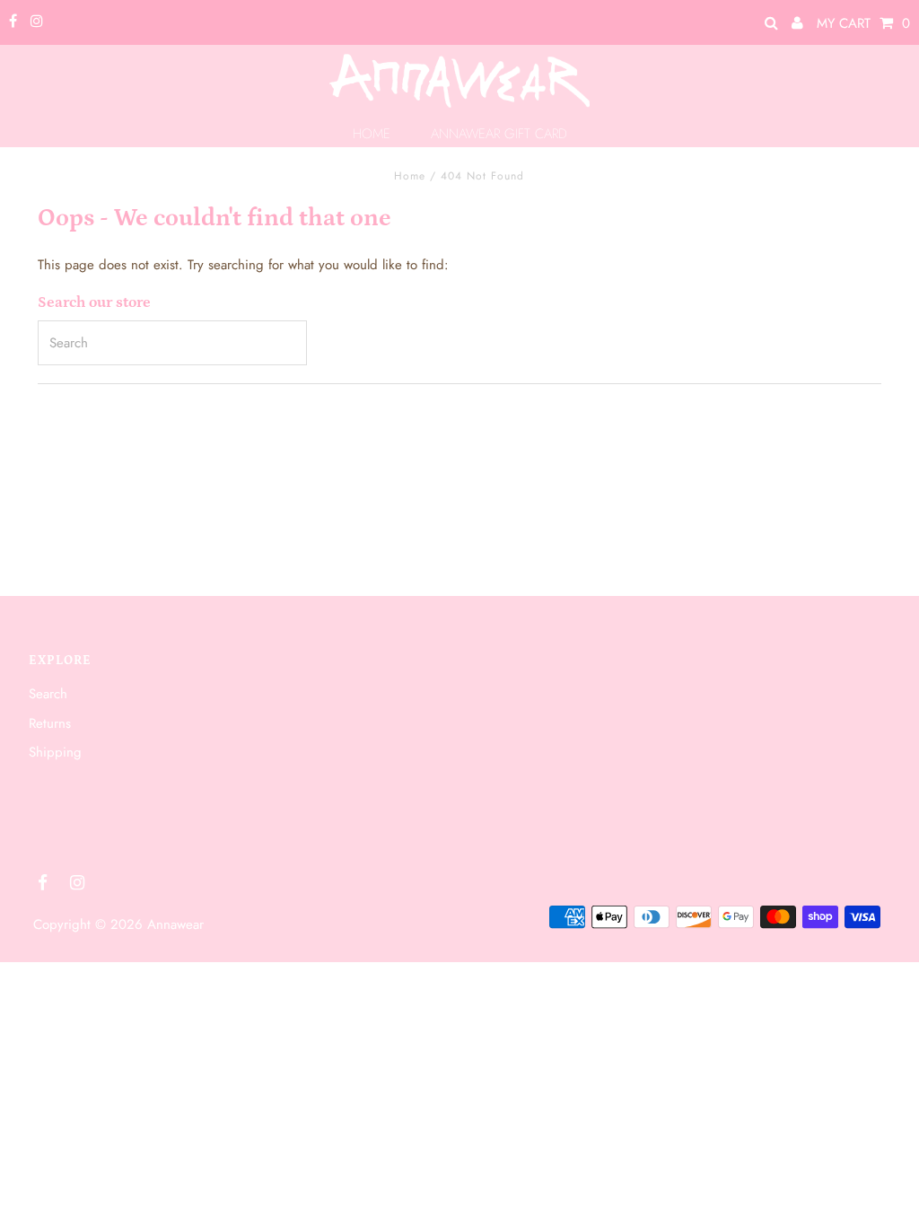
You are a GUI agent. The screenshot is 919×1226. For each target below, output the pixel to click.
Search (48, 694)
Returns (50, 723)
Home (409, 176)
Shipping (55, 752)
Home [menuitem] (371, 134)
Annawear (175, 924)
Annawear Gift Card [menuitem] (499, 134)
